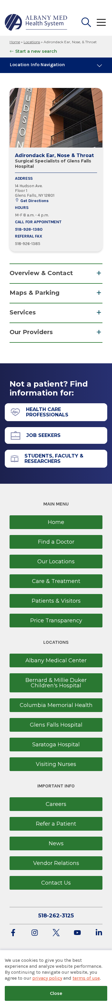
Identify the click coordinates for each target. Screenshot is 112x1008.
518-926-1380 (28, 229)
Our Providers (31, 332)
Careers (56, 804)
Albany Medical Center (56, 660)
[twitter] (56, 933)
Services (23, 312)
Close (56, 993)
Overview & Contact (41, 273)
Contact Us (56, 883)
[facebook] (13, 933)
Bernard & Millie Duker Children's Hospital (56, 683)
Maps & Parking (34, 292)
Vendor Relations (56, 863)
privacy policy (47, 978)
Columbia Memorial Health (56, 705)
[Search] (86, 22)
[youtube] (77, 933)
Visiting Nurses (56, 764)
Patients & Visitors (56, 601)
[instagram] (34, 933)
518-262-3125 (56, 915)
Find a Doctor (56, 542)
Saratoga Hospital (56, 744)
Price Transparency (56, 620)
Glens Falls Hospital (56, 725)
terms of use (86, 978)
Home (15, 42)
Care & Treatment (56, 581)
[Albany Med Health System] (36, 22)
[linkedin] (98, 933)
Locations (32, 42)
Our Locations (56, 561)
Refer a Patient (56, 824)
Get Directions (34, 200)
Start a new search (36, 51)
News (56, 843)
